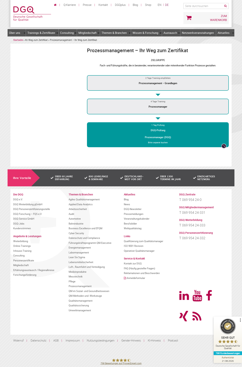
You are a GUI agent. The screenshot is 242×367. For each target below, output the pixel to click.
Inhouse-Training (22, 250)
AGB (56, 340)
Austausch (170, 33)
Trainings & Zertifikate (41, 33)
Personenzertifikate (23, 260)
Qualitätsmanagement (80, 300)
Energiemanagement (80, 247)
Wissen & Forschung (145, 33)
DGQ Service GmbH (23, 218)
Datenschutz (38, 340)
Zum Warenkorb (218, 18)
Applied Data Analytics (81, 204)
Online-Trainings (22, 246)
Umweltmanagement (80, 310)
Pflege (72, 281)
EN (159, 5)
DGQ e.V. (18, 199)
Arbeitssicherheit (78, 209)
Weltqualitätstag (132, 228)
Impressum (73, 340)
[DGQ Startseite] (32, 13)
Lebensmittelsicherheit (81, 262)
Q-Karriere (70, 5)
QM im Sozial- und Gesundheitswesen (89, 291)
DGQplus (120, 5)
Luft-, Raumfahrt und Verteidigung (87, 267)
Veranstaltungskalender (136, 218)
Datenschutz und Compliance (84, 238)
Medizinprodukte (77, 271)
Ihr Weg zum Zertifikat (36, 39)
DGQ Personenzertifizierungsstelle (31, 209)
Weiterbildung (20, 241)
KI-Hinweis (154, 340)
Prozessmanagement (80, 286)
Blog (135, 5)
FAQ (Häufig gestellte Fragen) (139, 268)
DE (167, 5)
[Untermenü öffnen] (24, 33)
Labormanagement (79, 252)
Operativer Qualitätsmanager (139, 250)
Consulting (67, 33)
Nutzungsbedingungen (100, 340)
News (127, 204)
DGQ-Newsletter (132, 209)
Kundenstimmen (22, 228)
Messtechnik (76, 276)
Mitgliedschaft (87, 33)
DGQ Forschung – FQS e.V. (27, 214)
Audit (71, 214)
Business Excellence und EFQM (85, 228)
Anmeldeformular (135, 278)
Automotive (75, 218)
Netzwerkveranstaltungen (198, 33)
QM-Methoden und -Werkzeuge (85, 295)
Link (157, 83)
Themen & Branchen (114, 33)
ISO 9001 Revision (133, 246)
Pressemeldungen (133, 214)
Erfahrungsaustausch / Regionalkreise (33, 270)
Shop (148, 5)
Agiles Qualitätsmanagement (84, 199)
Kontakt (103, 5)
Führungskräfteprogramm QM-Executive (90, 243)
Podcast (173, 340)
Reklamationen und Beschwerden (142, 273)
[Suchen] (225, 6)
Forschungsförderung (24, 274)
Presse (87, 5)
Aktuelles (224, 33)
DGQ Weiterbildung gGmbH (27, 204)
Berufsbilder (130, 223)
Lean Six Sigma (77, 257)
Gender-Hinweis (131, 340)
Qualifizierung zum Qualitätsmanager (143, 241)
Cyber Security (76, 233)
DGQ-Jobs (18, 223)
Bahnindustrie (76, 223)
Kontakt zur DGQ (133, 263)
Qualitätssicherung (79, 305)
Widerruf (18, 340)
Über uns (14, 33)
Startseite (18, 39)
